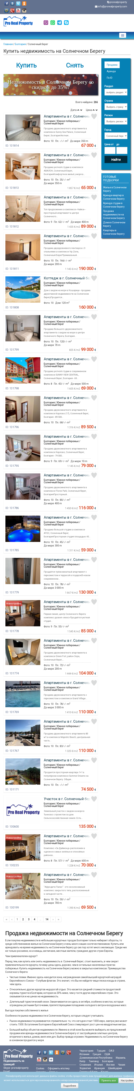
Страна (109, 100)
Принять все (109, 1080)
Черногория (86, 1050)
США (107, 1054)
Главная (8, 44)
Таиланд (94, 1061)
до (117, 144)
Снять (75, 65)
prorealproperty (118, 2)
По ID (109, 77)
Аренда (111, 71)
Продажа (112, 64)
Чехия (121, 1064)
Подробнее (69, 1085)
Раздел (109, 86)
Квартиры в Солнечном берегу (114, 232)
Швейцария (115, 1068)
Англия (110, 1064)
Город (108, 129)
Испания (84, 1054)
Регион (109, 115)
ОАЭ (111, 1050)
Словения (85, 1064)
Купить (26, 65)
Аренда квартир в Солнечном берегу (114, 197)
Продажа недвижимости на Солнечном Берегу (114, 214)
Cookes (40, 1068)
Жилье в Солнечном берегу (114, 189)
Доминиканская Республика (96, 1057)
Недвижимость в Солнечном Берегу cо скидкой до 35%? (51, 84)
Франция (99, 1068)
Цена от (109, 144)
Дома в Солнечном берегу (114, 224)
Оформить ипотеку (59, 1068)
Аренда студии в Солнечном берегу (114, 205)
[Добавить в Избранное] (94, 116)
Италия (98, 1064)
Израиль (121, 1057)
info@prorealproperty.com (112, 6)
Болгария (20, 44)
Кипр (82, 1061)
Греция (97, 1054)
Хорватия (85, 1068)
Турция (101, 1050)
